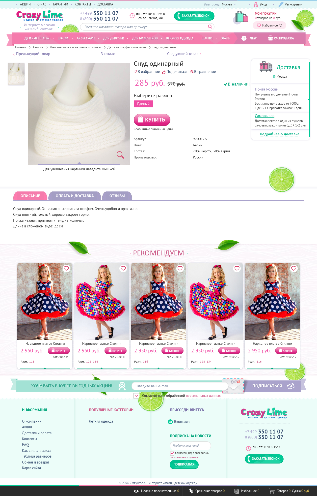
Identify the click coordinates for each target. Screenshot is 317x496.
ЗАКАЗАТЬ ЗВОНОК (196, 15)
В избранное (149, 71)
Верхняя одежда (179, 38)
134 (95, 361)
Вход (263, 4)
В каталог (109, 54)
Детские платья (37, 38)
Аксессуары (86, 38)
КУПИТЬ (155, 119)
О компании (31, 421)
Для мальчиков (145, 38)
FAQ (25, 444)
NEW (253, 38)
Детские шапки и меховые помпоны (75, 47)
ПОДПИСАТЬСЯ (267, 386)
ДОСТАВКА (105, 4)
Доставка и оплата (37, 433)
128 (88, 361)
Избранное (272, 25)
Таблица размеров (37, 456)
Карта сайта (31, 467)
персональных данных (203, 395)
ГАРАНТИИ (60, 4)
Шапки (207, 38)
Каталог (37, 47)
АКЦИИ (25, 4)
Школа (63, 38)
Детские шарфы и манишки (126, 47)
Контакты (29, 438)
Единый (143, 103)
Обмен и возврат (35, 462)
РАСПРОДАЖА (284, 38)
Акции (27, 427)
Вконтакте (182, 421)
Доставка (288, 67)
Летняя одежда (101, 421)
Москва (282, 76)
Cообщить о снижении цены (153, 129)
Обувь (225, 38)
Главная (20, 47)
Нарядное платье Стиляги (45, 343)
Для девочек (113, 38)
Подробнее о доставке (279, 134)
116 (31, 361)
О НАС (41, 4)
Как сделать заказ (36, 450)
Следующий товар (183, 54)
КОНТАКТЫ (83, 4)
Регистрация (293, 4)
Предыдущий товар (33, 54)
